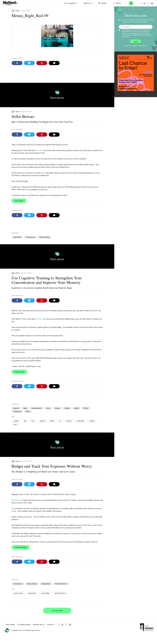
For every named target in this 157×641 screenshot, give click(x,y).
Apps (25, 408)
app (25, 421)
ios (60, 421)
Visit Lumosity (19, 372)
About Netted (10, 624)
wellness (92, 421)
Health (76, 408)
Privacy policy (142, 45)
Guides (103, 3)
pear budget (45, 593)
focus (33, 421)
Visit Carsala (19, 201)
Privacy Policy (138, 31)
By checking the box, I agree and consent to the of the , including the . (137, 33)
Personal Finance (61, 584)
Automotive (17, 237)
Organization (46, 584)
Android (16, 408)
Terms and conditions (131, 45)
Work (28, 411)
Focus (48, 408)
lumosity (69, 421)
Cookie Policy (126, 33)
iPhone (86, 408)
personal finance (60, 593)
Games (57, 408)
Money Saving (44, 237)
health (52, 421)
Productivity (17, 411)
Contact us (50, 624)
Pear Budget (16, 500)
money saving (18, 593)
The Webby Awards (23, 624)
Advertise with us (38, 624)
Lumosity (39, 319)
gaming (42, 421)
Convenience (30, 237)
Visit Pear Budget (20, 547)
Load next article (57, 610)
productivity (80, 421)
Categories (71, 3)
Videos (118, 3)
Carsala (39, 150)
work (15, 424)
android (16, 421)
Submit (135, 42)
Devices (88, 3)
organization (32, 593)
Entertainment (36, 408)
